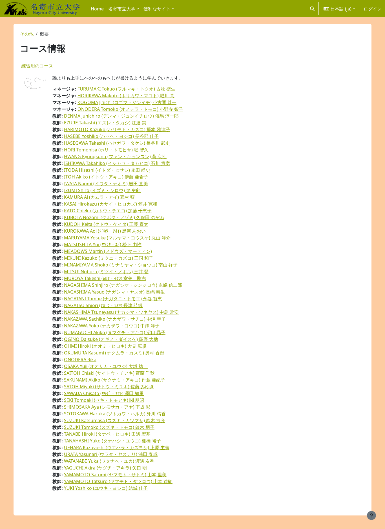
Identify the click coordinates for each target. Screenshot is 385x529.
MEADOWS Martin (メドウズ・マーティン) (108, 251)
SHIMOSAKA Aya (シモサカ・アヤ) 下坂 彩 (107, 407)
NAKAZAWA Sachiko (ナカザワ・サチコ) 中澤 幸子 (115, 319)
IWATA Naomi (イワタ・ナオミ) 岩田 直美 (106, 183)
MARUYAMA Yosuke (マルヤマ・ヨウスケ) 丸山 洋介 (117, 238)
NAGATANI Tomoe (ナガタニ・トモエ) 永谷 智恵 (113, 299)
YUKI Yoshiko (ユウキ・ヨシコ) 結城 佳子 (106, 488)
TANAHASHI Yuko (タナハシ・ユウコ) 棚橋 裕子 (112, 441)
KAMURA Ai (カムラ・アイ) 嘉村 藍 (99, 197)
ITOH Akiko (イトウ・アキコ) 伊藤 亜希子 (106, 177)
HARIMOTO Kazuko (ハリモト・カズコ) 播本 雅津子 (117, 129)
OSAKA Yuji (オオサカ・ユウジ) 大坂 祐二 (106, 366)
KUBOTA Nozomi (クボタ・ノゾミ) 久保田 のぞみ (114, 217)
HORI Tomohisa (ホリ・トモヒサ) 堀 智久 (106, 150)
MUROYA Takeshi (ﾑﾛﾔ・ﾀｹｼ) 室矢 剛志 (105, 278)
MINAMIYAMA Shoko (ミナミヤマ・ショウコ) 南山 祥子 (121, 265)
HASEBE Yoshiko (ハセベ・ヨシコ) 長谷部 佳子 (111, 136)
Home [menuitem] (97, 9)
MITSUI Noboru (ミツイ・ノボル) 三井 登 (106, 271)
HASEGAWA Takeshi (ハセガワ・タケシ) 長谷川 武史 (117, 143)
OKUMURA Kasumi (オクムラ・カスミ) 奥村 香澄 (114, 353)
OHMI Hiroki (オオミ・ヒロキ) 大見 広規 (105, 346)
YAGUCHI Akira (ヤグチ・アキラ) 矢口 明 (105, 468)
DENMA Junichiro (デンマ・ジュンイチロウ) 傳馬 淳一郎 (121, 116)
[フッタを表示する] (371, 515)
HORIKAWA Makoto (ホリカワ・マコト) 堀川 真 (126, 95)
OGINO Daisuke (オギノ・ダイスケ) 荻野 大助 (111, 339)
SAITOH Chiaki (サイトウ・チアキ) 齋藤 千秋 (109, 373)
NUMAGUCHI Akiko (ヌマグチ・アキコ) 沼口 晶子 (114, 332)
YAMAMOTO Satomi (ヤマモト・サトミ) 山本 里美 (115, 474)
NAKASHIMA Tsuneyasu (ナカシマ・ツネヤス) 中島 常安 (121, 312)
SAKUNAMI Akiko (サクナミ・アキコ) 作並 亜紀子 (114, 380)
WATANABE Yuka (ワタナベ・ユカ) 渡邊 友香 (109, 461)
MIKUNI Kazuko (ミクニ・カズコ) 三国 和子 (108, 258)
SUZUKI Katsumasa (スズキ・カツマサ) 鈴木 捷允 (114, 420)
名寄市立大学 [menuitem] (121, 9)
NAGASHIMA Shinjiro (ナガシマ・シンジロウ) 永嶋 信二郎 (123, 285)
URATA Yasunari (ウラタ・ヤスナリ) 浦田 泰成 (111, 454)
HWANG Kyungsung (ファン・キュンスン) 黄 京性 (115, 156)
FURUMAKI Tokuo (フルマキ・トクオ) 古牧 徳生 (126, 89)
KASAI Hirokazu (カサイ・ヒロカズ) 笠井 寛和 (110, 204)
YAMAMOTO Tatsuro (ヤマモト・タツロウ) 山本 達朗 (118, 481)
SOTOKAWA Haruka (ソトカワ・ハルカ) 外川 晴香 (115, 414)
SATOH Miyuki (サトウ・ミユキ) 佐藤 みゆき (109, 386)
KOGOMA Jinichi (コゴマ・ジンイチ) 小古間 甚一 (127, 102)
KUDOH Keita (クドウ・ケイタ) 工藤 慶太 (106, 224)
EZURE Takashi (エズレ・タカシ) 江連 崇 (105, 123)
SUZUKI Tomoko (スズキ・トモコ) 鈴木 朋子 (109, 427)
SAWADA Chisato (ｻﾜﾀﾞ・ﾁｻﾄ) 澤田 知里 (104, 393)
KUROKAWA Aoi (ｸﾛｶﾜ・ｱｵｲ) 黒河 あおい (105, 231)
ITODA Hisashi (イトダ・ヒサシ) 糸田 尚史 (107, 170)
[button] (312, 8)
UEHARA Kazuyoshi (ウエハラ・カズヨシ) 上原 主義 (116, 447)
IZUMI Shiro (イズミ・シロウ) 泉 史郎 (102, 190)
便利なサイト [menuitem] (157, 9)
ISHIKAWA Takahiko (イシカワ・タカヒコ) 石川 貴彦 (117, 163)
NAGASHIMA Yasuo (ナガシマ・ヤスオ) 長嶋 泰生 (114, 292)
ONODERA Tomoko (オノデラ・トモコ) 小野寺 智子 (130, 109)
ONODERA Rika (80, 359)
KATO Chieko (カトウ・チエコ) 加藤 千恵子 (108, 211)
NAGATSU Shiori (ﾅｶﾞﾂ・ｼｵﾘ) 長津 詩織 (103, 305)
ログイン (373, 9)
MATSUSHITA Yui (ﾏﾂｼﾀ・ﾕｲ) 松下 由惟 (102, 244)
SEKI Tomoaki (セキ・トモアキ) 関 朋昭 (104, 400)
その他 (27, 34)
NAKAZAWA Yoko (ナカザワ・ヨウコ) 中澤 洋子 (112, 326)
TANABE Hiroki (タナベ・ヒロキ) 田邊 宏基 (107, 434)
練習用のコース (37, 66)
